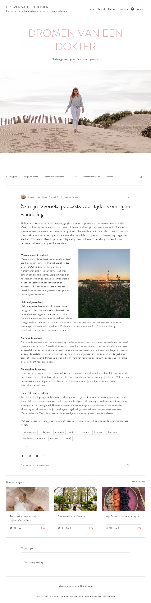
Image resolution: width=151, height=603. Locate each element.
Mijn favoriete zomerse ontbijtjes (123, 516)
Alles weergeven (138, 481)
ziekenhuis (45, 432)
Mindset (109, 176)
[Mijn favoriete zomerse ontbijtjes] (123, 499)
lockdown (98, 432)
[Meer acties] (128, 197)
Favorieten (26, 445)
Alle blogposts (12, 176)
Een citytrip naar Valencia (71, 516)
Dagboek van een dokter (54, 176)
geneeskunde (29, 432)
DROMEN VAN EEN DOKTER (27, 7)
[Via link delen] (44, 455)
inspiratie (41, 438)
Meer (121, 176)
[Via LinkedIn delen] (36, 455)
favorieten (112, 432)
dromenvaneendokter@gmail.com (75, 586)
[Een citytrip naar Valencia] (75, 499)
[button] (141, 177)
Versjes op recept (30, 176)
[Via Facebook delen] (22, 455)
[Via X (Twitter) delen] (29, 455)
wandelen (27, 438)
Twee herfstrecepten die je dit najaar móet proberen (25, 518)
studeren (73, 432)
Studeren (73, 176)
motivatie (59, 432)
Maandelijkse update (91, 176)
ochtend (67, 438)
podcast (54, 438)
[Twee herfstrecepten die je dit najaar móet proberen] (27, 499)
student (85, 432)
